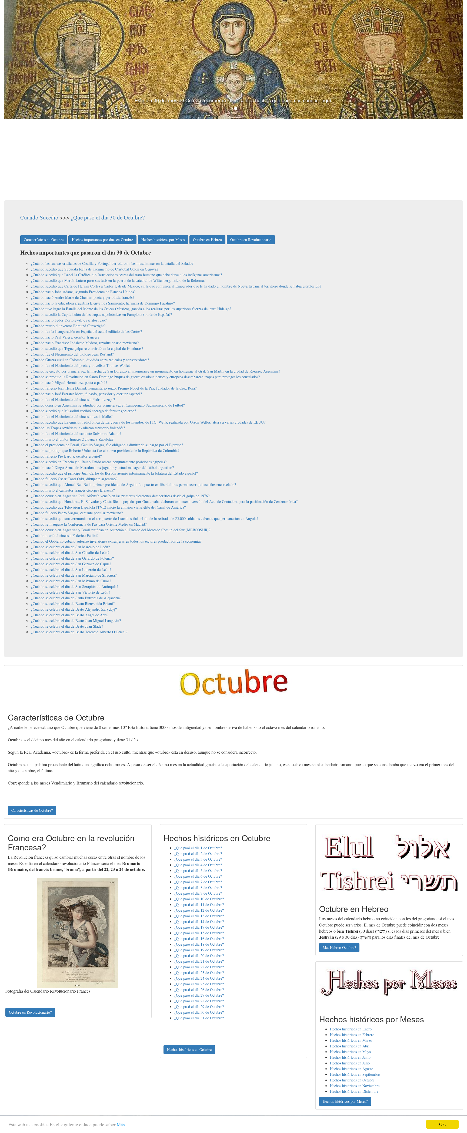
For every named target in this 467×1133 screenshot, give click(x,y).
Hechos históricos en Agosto (351, 1068)
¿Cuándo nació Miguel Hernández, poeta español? (69, 382)
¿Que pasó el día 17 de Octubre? (199, 927)
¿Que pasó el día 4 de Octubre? (198, 864)
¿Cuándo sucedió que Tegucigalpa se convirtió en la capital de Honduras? (87, 348)
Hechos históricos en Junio (350, 1057)
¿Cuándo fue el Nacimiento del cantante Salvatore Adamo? (76, 433)
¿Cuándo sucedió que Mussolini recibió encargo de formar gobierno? (83, 410)
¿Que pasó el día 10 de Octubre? (199, 898)
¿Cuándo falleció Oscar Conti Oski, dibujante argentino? (74, 478)
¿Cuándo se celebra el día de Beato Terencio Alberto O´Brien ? (79, 631)
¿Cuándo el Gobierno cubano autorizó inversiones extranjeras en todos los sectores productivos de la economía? (116, 541)
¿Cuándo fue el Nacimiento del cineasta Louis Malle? (71, 416)
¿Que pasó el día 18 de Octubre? (199, 944)
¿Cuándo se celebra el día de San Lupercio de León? (71, 569)
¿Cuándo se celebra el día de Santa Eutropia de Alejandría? (76, 597)
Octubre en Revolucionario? (30, 1012)
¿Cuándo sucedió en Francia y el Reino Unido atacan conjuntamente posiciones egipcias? (98, 461)
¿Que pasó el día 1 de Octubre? (198, 847)
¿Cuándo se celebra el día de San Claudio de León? (70, 552)
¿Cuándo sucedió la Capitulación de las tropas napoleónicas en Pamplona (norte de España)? (101, 314)
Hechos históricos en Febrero (352, 1034)
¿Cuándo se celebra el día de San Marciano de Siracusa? (73, 575)
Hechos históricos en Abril (350, 1046)
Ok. (442, 1124)
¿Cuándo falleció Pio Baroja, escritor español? (66, 456)
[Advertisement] (233, 160)
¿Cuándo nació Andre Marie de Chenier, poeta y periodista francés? (82, 297)
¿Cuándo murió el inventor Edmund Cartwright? (68, 325)
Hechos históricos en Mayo (350, 1051)
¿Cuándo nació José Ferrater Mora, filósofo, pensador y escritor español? (86, 393)
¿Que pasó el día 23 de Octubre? (199, 972)
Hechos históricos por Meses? (345, 1101)
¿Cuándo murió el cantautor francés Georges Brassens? (73, 490)
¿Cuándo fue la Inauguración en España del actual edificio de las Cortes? (86, 331)
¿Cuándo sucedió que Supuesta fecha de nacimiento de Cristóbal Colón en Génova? (94, 269)
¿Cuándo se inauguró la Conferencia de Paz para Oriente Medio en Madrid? (88, 524)
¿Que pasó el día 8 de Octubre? (198, 887)
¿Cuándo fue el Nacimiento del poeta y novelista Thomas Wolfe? (80, 365)
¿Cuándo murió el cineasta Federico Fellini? (64, 535)
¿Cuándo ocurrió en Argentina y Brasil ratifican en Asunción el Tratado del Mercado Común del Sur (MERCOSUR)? (120, 529)
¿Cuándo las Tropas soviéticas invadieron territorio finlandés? (78, 427)
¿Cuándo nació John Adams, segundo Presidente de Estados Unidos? (83, 291)
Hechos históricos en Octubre (189, 1049)
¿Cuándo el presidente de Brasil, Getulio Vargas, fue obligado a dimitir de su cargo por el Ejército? (107, 444)
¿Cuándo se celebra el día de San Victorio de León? (70, 592)
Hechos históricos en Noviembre (354, 1085)
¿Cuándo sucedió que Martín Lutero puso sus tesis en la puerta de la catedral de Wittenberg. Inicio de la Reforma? (118, 280)
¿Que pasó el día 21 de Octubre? (199, 961)
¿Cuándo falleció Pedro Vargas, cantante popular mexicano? (77, 512)
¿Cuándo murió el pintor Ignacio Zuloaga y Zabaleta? (72, 439)
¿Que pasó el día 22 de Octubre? (199, 966)
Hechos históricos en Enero (351, 1028)
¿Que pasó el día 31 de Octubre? (199, 1017)
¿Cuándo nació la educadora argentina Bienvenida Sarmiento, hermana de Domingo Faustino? (103, 303)
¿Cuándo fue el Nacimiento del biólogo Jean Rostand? (72, 354)
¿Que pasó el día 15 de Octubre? (199, 932)
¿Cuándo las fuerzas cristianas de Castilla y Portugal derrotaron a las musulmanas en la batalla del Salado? (112, 263)
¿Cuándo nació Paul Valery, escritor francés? (65, 337)
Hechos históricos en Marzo (351, 1040)
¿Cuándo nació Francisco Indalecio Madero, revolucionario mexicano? (85, 342)
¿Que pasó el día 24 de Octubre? (199, 978)
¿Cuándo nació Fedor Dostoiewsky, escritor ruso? (68, 320)
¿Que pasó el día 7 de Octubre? (198, 881)
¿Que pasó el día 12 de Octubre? (199, 910)
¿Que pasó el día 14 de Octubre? (199, 921)
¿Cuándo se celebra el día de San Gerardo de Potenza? (72, 558)
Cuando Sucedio (39, 217)
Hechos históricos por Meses (163, 239)
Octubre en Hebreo (207, 239)
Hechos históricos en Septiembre (355, 1074)
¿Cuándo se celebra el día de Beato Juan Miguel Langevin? (76, 620)
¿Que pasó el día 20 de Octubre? (199, 955)
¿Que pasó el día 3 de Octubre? (198, 859)
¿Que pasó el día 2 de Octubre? (198, 853)
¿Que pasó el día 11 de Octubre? (199, 904)
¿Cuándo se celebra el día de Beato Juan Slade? (67, 626)
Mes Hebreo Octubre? (339, 947)
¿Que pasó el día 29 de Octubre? (199, 1006)
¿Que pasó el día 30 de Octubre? (108, 217)
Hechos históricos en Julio (350, 1063)
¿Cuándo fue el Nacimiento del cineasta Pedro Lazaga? (73, 399)
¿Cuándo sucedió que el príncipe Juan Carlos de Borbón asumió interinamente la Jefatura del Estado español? (114, 473)
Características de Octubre (44, 239)
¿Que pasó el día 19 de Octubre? (199, 949)
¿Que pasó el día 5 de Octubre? (198, 870)
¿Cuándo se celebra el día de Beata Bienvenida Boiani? (73, 603)
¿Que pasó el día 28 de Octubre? (199, 1000)
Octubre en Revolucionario (250, 239)
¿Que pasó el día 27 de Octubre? (199, 995)
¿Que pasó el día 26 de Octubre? (199, 989)
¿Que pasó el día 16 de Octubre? (199, 938)
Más (121, 1124)
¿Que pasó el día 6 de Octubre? (198, 876)
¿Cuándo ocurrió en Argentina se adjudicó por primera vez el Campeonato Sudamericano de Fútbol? (108, 405)
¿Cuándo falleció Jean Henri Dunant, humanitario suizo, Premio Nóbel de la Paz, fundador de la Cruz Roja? (113, 388)
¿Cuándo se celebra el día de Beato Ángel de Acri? (69, 614)
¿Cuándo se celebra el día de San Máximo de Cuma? (71, 580)
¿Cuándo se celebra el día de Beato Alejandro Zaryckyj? (74, 609)
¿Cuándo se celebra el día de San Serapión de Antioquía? (74, 586)
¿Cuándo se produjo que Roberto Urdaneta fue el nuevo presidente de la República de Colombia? (105, 450)
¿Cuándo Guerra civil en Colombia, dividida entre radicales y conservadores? (90, 359)
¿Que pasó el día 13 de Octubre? (199, 915)
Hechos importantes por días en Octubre (102, 239)
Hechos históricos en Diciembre (354, 1091)
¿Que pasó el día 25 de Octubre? (199, 983)
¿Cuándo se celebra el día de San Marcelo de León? (70, 546)
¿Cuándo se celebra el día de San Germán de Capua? (71, 563)
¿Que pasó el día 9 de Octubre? (198, 893)
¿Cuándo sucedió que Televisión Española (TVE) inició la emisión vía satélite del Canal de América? (108, 507)
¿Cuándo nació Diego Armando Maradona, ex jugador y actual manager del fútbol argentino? (102, 467)
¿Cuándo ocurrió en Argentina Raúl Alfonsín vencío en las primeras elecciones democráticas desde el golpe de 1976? (120, 495)
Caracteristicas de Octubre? (32, 810)
